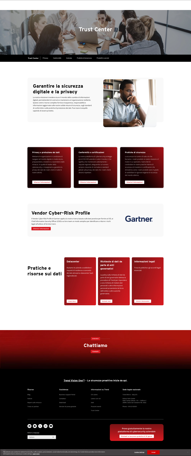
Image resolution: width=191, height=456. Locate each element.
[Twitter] (40, 426)
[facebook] (35, 426)
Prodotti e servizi (101, 57)
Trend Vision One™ (74, 380)
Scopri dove (72, 301)
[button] (41, 437)
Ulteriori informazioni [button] (41, 228)
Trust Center (33, 58)
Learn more (36, 454)
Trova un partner (33, 406)
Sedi (92, 402)
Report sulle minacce (34, 402)
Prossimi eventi (96, 406)
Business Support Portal (67, 395)
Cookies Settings (139, 452)
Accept (154, 452)
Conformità (57, 58)
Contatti (95, 351)
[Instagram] (46, 426)
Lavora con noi (96, 398)
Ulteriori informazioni (42, 182)
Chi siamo (94, 395)
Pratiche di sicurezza (84, 58)
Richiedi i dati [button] (106, 301)
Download (62, 402)
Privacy (45, 58)
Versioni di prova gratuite (67, 406)
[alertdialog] (95, 452)
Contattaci (62, 398)
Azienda (69, 58)
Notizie (29, 398)
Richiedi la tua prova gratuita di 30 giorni (135, 436)
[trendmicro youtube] (51, 426)
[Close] (188, 452)
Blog (28, 395)
